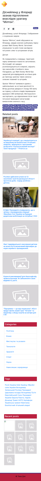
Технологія (10, 346)
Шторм (5, 105)
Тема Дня (12, 4)
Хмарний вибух (8, 107)
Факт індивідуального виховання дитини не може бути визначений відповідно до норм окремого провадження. (20, 246)
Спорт (8, 357)
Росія (7, 385)
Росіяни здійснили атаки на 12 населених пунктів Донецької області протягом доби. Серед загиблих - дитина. (19, 180)
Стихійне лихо (23, 107)
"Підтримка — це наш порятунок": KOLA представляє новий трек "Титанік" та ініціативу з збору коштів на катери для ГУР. (19, 312)
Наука (8, 362)
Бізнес (9, 336)
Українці (24, 385)
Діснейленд (33, 107)
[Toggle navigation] (36, 4)
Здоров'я (10, 352)
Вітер (10, 105)
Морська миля (29, 110)
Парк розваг (7, 110)
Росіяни (18, 390)
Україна (13, 385)
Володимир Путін (28, 392)
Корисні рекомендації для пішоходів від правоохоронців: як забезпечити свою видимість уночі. (19, 278)
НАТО (20, 400)
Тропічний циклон (17, 110)
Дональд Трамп (11, 400)
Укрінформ (27, 400)
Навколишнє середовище (17, 367)
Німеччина (25, 403)
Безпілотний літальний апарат (17, 405)
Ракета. (21, 398)
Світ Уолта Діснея (19, 105)
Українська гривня (12, 403)
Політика (10, 331)
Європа (15, 398)
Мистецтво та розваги (15, 341)
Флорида (29, 105)
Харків (27, 398)
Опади (35, 105)
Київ (18, 385)
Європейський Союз (13, 395)
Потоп (16, 107)
